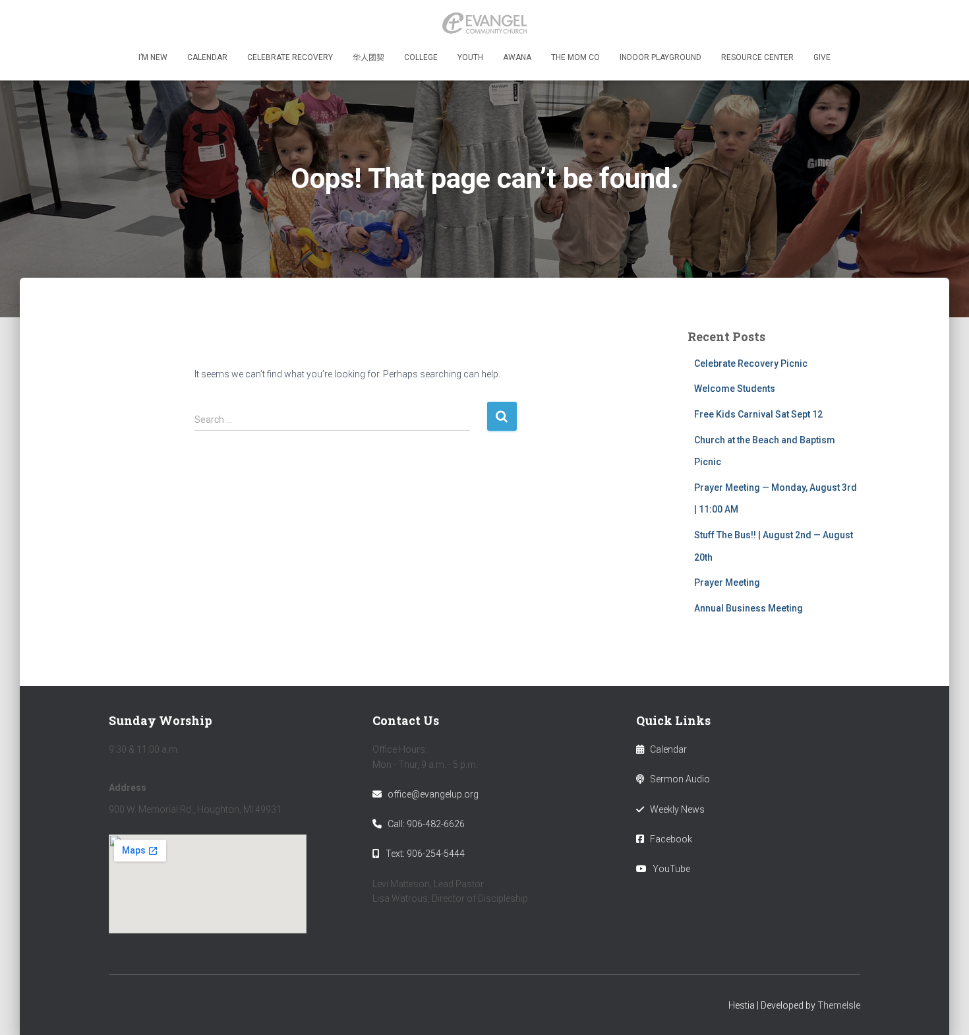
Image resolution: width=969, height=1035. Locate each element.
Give (822, 57)
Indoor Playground (660, 57)
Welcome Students (734, 388)
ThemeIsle (838, 1005)
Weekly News (677, 809)
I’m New (152, 57)
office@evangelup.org (433, 794)
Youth (470, 57)
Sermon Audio (680, 779)
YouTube (671, 868)
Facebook (671, 839)
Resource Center (757, 57)
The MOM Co (575, 57)
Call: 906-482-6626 (426, 824)
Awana (517, 57)
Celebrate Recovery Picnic (751, 363)
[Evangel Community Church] (484, 23)
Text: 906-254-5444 (425, 853)
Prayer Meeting (727, 582)
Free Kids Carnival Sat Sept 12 (758, 414)
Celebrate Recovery (290, 57)
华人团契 (368, 57)
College (421, 57)
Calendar (207, 57)
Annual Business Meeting (748, 608)
